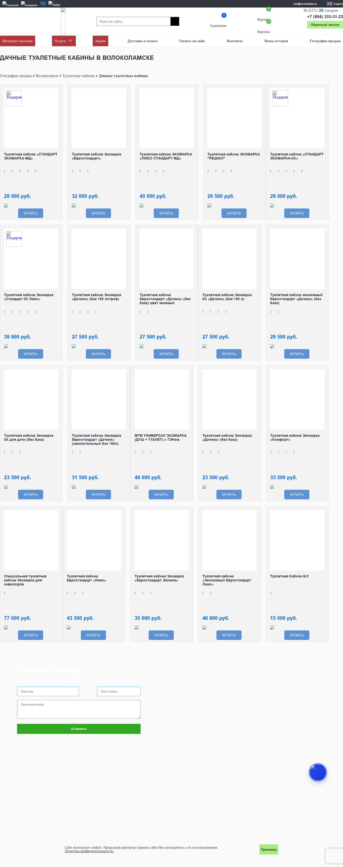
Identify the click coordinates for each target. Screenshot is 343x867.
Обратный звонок (325, 25)
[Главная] (63, 21)
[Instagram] (29, 5)
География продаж (16, 76)
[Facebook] (11, 5)
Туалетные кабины (78, 76)
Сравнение (218, 21)
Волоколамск (47, 76)
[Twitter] (54, 5)
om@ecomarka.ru (305, 4)
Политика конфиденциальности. (89, 851)
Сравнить (54, 92)
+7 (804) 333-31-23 (325, 16)
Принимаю (269, 849)
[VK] (43, 3)
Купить (31, 213)
